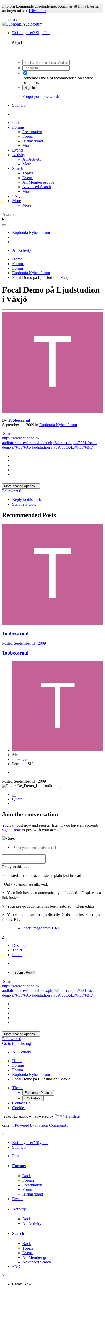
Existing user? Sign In (31, 33)
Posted (24, 643)
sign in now (11, 830)
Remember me (34, 78)
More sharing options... (21, 486)
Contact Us (21, 1103)
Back (26, 1176)
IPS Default (33, 1098)
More (26, 145)
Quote (17, 799)
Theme (17, 1088)
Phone (17, 954)
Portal (17, 122)
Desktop (19, 945)
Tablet (17, 950)
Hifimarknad (32, 141)
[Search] (4, 225)
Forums (18, 127)
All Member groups (38, 182)
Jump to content (15, 19)
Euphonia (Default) (38, 1093)
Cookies (18, 1107)
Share (7, 433)
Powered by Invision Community (41, 1125)
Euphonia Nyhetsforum (58, 425)
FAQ (16, 196)
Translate (72, 1116)
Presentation (32, 132)
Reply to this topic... (18, 867)
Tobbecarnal (19, 420)
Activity (18, 155)
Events (17, 150)
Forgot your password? (41, 96)
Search (17, 168)
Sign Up (19, 105)
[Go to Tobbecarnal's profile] (52, 411)
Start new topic (24, 504)
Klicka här (37, 11)
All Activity (31, 159)
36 (24, 759)
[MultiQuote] (14, 796)
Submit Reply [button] (24, 972)
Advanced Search (36, 187)
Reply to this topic (27, 499)
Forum (27, 136)
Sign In (29, 88)
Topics (27, 173)
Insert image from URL (41, 928)
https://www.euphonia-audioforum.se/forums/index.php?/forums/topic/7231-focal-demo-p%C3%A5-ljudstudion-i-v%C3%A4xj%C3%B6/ (49, 442)
